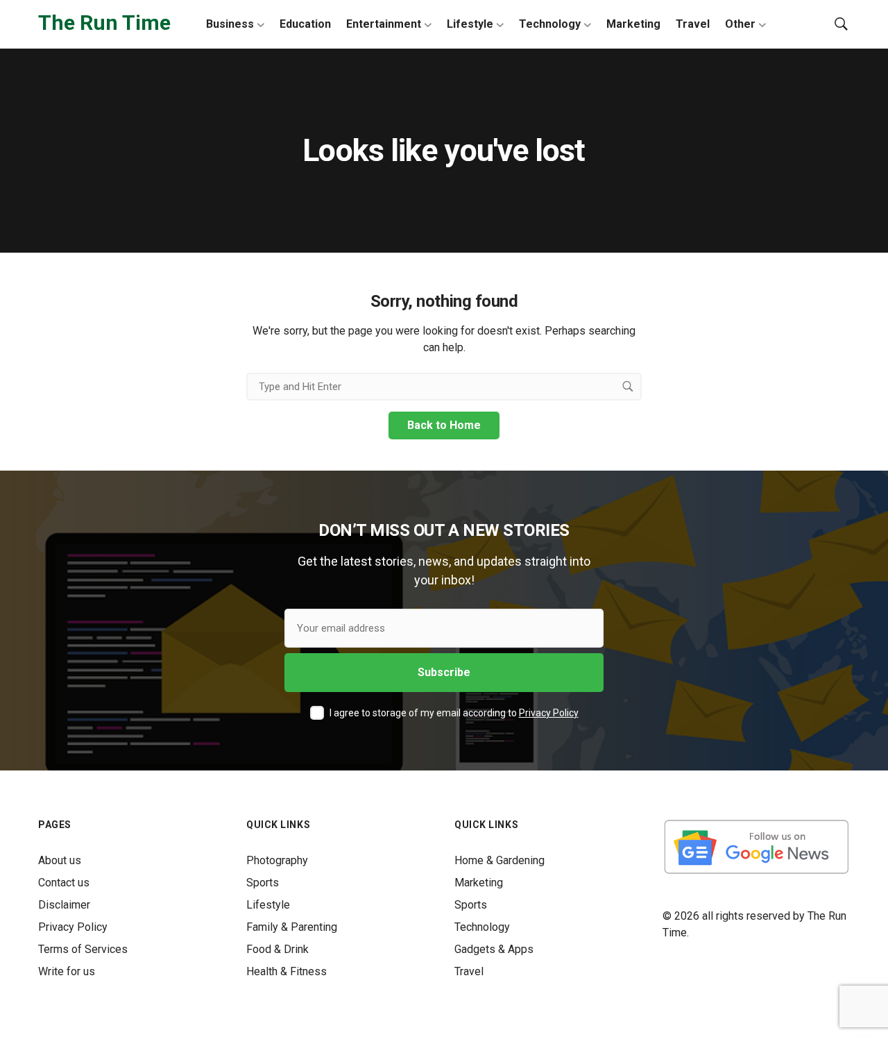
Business (230, 24)
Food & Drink (277, 949)
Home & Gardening (499, 860)
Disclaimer (64, 904)
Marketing (633, 24)
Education (305, 24)
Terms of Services (83, 949)
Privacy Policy (549, 712)
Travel (693, 24)
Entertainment (383, 24)
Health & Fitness (286, 971)
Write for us (66, 971)
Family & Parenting (291, 927)
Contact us (63, 882)
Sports (262, 882)
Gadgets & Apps (493, 949)
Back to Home (444, 425)
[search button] (628, 387)
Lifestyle (470, 24)
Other (740, 24)
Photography (277, 860)
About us (59, 860)
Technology (550, 24)
